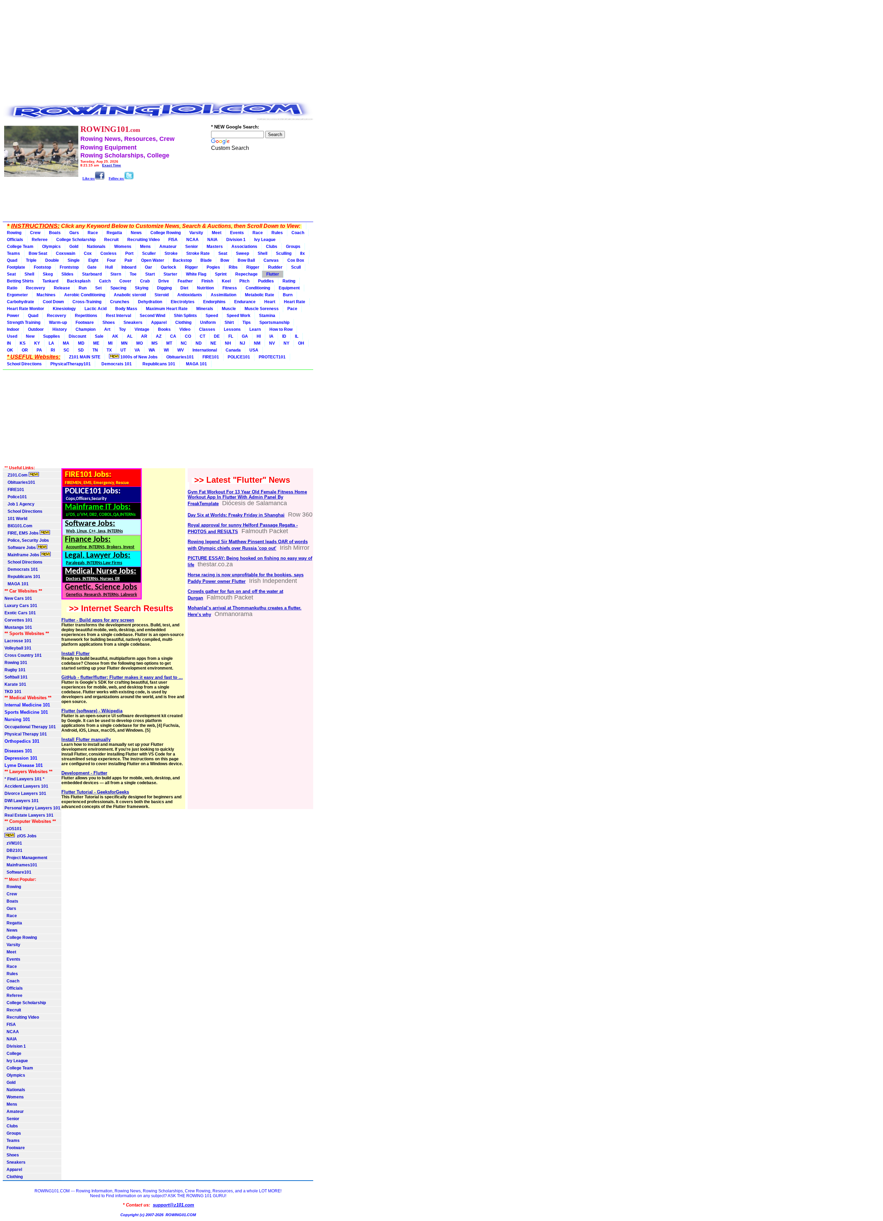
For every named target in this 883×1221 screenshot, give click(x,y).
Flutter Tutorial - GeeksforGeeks (95, 792)
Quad (12, 260)
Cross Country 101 (23, 655)
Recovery (35, 288)
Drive (163, 281)
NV (272, 343)
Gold (73, 246)
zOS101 (13, 828)
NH (228, 343)
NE (213, 343)
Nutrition (205, 288)
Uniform (208, 322)
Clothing (183, 322)
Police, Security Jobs (27, 540)
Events (237, 232)
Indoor (13, 329)
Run (83, 288)
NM (257, 343)
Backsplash (78, 281)
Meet (216, 232)
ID (284, 336)
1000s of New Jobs (138, 357)
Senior (191, 246)
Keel (226, 281)
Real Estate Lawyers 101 (28, 815)
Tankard (50, 281)
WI (166, 350)
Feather (185, 281)
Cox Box (295, 260)
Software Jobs (20, 547)
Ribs (233, 267)
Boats (55, 232)
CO (188, 336)
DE (217, 336)
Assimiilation (223, 294)
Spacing (118, 288)
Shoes (108, 322)
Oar (148, 267)
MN (124, 343)
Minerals (204, 308)
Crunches (119, 301)
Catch (105, 281)
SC (66, 350)
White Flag (196, 274)
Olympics (51, 246)
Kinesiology (64, 308)
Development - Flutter (84, 773)
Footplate (16, 267)
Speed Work (238, 315)
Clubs (271, 246)
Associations (244, 246)
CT (202, 336)
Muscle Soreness (262, 308)
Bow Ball (246, 260)
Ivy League (265, 239)
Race (93, 232)
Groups (293, 246)
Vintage (142, 329)
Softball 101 (16, 677)
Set (98, 288)
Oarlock (168, 267)
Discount (77, 336)
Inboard (128, 267)
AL (129, 336)
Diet (184, 288)
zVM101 (13, 843)
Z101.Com (16, 475)
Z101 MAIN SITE (84, 357)
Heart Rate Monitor (25, 308)
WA (152, 350)
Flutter (272, 274)
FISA (173, 239)
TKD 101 (12, 691)
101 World (15, 518)
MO (139, 343)
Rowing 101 (15, 662)
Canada (233, 350)
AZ (158, 336)
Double (52, 260)
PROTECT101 (272, 357)
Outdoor (36, 329)
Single (74, 260)
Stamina (267, 315)
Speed (212, 315)
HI (259, 336)
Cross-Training (86, 301)
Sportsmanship (274, 322)
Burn (287, 294)
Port (129, 253)
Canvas (271, 260)
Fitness (229, 288)
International (204, 350)
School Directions (24, 364)
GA (245, 336)
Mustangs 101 (18, 627)
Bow (224, 260)
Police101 (15, 496)
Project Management (25, 857)
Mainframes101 (20, 865)
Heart (269, 301)
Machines (46, 294)
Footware (85, 322)
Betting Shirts (20, 281)
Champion (86, 329)
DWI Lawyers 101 (21, 800)
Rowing (14, 232)
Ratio (12, 288)
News (136, 232)
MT (169, 343)
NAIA (212, 239)
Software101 (17, 872)
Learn (255, 329)
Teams (13, 253)
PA (39, 350)
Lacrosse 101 (17, 640)
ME (96, 343)
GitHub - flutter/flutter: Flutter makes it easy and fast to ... (122, 677)
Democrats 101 (115, 364)
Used (12, 336)
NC (184, 343)
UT (123, 350)
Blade (206, 260)
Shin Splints (185, 315)
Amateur (168, 246)
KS (23, 343)
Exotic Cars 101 (20, 612)
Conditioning (258, 288)
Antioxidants (189, 294)
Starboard (92, 274)
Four (111, 260)
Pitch (244, 281)
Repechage (246, 274)
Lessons (232, 329)
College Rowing (165, 232)
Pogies (213, 267)
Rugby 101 (15, 669)
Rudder (275, 267)
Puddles (266, 281)
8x (302, 253)
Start (150, 274)
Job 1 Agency (19, 504)
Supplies (51, 336)
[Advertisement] (158, 51)
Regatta (114, 232)
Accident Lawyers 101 (26, 786)
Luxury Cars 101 (20, 605)
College (12, 1053)
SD (81, 350)
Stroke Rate (198, 253)
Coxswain (65, 253)
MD (81, 343)
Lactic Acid (96, 308)
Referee (40, 239)
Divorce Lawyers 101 (25, 793)
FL (230, 336)
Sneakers (132, 322)
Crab (145, 281)
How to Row (280, 329)
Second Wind (152, 315)
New (30, 336)
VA (137, 350)
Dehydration (150, 301)
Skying (141, 288)
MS (154, 343)
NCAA (192, 239)
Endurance (245, 301)
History (59, 329)
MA (66, 343)
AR (144, 336)
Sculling (283, 253)
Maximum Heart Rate (167, 308)
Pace (292, 308)
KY (37, 343)
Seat (222, 253)
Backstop (182, 260)
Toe (133, 274)
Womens (122, 246)
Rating (288, 281)
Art (107, 329)
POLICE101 (239, 357)
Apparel (159, 322)
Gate (92, 267)
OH (301, 343)
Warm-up (58, 322)
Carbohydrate (20, 301)
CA (173, 336)
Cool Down (53, 301)
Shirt (229, 322)
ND (199, 343)
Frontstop (69, 267)
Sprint (221, 274)
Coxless (108, 253)
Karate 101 (15, 684)
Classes (207, 329)
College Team (20, 246)
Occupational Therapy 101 (30, 726)
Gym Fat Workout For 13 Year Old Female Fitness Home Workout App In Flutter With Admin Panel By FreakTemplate (247, 497)
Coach (297, 232)
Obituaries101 (180, 357)
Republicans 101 (157, 364)
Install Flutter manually (86, 739)
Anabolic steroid (130, 294)
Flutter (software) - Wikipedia (91, 710)
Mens (145, 246)
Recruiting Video (143, 239)
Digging (164, 288)
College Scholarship (76, 239)
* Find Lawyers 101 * (24, 779)
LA (51, 343)
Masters (215, 246)
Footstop (42, 267)
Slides (67, 274)
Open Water (152, 260)
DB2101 (13, 850)
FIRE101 (210, 357)
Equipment (289, 288)
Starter (170, 274)
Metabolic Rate (259, 294)
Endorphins (214, 301)
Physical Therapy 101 (25, 734)
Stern (115, 274)
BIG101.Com (18, 525)
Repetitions (86, 315)
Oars (74, 232)
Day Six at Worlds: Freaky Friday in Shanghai (236, 515)
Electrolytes (183, 301)
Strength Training (23, 322)
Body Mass (126, 308)
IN (9, 343)
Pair (128, 260)
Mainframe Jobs (22, 554)
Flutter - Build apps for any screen (97, 620)
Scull (296, 267)
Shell (262, 253)
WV (180, 350)
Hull (109, 267)
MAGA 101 (195, 364)
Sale (99, 336)
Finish (207, 281)
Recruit (111, 239)
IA (271, 336)
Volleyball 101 (17, 648)
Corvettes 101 (18, 620)
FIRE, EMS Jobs (22, 533)
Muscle (229, 308)
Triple (31, 260)
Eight (93, 260)
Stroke (171, 253)
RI (53, 350)
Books (164, 329)
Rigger (191, 267)
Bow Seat (38, 253)
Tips (246, 322)
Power (13, 315)
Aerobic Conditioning (84, 294)
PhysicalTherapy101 (70, 364)
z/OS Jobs (26, 836)
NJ (242, 343)
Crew (35, 232)
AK (115, 336)
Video (184, 329)
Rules (277, 232)
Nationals (96, 246)
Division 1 (236, 239)
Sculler (149, 253)
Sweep (242, 253)
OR (25, 350)
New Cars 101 (18, 598)
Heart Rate (294, 301)
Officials (15, 239)
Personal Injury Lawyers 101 (32, 808)
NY (286, 343)
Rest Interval (118, 315)
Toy (122, 329)
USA (253, 350)
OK (10, 350)
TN (95, 350)
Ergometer (17, 294)
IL (296, 336)
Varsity (196, 232)
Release (62, 288)
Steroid (162, 294)
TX (109, 350)
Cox (88, 253)
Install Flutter (75, 653)
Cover (125, 281)
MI (110, 343)
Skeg (48, 274)
